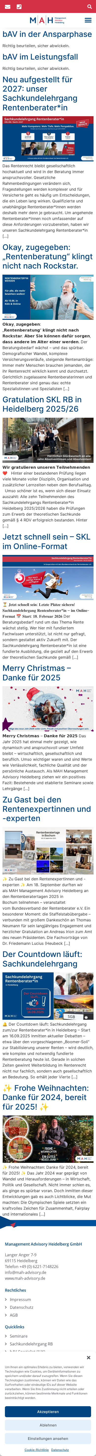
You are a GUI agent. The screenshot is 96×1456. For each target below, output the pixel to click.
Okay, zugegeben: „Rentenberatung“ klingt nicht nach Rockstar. (47, 256)
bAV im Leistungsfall (40, 57)
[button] (88, 1357)
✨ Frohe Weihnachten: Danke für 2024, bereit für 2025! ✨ (45, 1097)
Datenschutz (60, 1450)
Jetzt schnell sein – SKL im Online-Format (46, 541)
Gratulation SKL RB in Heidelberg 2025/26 (42, 404)
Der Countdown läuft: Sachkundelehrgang (42, 958)
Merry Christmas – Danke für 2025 (36, 672)
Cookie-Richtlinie (37, 1450)
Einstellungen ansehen (48, 1438)
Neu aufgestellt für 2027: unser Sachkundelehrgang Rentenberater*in (40, 93)
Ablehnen (48, 1425)
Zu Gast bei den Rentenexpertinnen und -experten (46, 809)
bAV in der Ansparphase (47, 34)
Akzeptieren (48, 1411)
